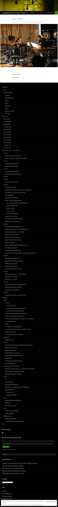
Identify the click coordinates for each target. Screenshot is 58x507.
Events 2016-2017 (7, 140)
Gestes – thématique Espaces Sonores (13, 200)
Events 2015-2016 (7, 142)
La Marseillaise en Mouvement (12, 171)
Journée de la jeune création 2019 (36, 21)
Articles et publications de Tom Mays (13, 355)
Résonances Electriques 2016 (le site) (13, 268)
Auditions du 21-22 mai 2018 (11, 247)
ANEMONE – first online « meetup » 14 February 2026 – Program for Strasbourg (19, 463)
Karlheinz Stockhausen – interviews (13, 374)
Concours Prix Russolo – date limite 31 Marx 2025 (13, 468)
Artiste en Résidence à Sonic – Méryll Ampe (14, 232)
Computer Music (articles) (11, 347)
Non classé (7, 113)
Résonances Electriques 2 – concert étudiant (15, 284)
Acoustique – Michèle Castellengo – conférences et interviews (19, 368)
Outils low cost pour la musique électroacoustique (17, 387)
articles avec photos (9, 111)
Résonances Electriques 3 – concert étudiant (15, 274)
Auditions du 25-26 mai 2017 (11, 263)
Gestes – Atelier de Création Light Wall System (16, 203)
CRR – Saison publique (49, 12)
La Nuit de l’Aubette (9, 195)
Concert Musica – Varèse (10, 187)
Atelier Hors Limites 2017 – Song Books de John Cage (17, 229)
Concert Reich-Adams (10, 242)
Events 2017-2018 (7, 137)
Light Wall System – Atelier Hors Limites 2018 (15, 192)
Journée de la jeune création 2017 (13, 258)
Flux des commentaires (7, 496)
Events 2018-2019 (7, 134)
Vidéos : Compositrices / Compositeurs (15, 316)
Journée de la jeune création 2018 (13, 250)
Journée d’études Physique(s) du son (13, 239)
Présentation (32, 12)
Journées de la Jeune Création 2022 (13, 174)
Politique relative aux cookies (36, 504)
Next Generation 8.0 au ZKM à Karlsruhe (14, 218)
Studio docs (8, 403)
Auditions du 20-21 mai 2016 (11, 276)
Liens (3, 424)
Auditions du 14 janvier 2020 (11, 182)
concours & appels (9, 97)
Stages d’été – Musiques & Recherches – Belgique (12, 465)
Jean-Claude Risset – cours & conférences (14, 371)
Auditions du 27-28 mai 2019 (11, 216)
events (6, 108)
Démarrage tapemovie (11, 395)
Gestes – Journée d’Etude (12, 213)
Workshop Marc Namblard (11, 166)
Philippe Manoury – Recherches (12, 353)
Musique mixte (8, 358)
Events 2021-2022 (7, 126)
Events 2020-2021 (7, 129)
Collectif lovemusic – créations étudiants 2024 (16, 158)
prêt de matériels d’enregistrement (13, 400)
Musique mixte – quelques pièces (13, 326)
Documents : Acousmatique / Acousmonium (16, 313)
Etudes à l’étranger (9, 413)
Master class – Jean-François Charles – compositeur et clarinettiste (20, 253)
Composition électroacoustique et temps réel (15, 13)
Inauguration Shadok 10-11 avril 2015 (13, 287)
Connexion (4, 491)
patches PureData (9, 381)
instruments (8, 105)
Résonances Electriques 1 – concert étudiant (15, 295)
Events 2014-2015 (7, 145)
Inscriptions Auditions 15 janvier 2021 (15, 421)
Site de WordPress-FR (7, 498)
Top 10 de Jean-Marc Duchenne (12, 384)
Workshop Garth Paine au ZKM (12, 163)
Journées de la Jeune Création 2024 (13, 155)
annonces (7, 95)
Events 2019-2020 (7, 132)
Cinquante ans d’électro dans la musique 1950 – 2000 (18, 329)
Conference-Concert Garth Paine (13, 237)
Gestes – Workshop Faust (12, 205)
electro (7, 100)
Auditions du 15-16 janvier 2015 (12, 289)
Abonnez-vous (6, 446)
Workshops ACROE (9, 339)
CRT (6, 379)
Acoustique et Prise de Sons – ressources (15, 308)
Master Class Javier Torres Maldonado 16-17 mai (16, 245)
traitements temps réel (10, 350)
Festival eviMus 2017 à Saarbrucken (13, 226)
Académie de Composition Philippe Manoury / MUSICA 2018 (18, 189)
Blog (5, 90)
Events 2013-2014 (7, 147)
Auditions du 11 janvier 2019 (11, 197)
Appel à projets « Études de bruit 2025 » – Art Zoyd (13, 473)
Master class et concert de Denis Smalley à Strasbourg (14, 471)
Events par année (6, 124)
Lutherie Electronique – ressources (14, 334)
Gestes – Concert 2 (10, 211)
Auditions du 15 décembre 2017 (12, 234)
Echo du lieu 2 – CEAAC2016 (11, 279)
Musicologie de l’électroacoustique (13, 360)
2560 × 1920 (24, 21)
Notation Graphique (11, 321)
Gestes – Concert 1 (10, 208)
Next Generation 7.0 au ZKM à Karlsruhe (14, 260)
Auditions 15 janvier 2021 (10, 418)
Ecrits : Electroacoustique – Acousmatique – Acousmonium (20, 318)
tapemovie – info (10, 392)
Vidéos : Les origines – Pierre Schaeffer (15, 310)
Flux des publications (6, 493)
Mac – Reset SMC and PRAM (11, 405)
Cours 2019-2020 (7, 121)
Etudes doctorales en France (12, 410)
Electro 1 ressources (11, 305)
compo (6, 103)
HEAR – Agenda (40, 12)
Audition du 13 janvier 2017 (11, 266)
